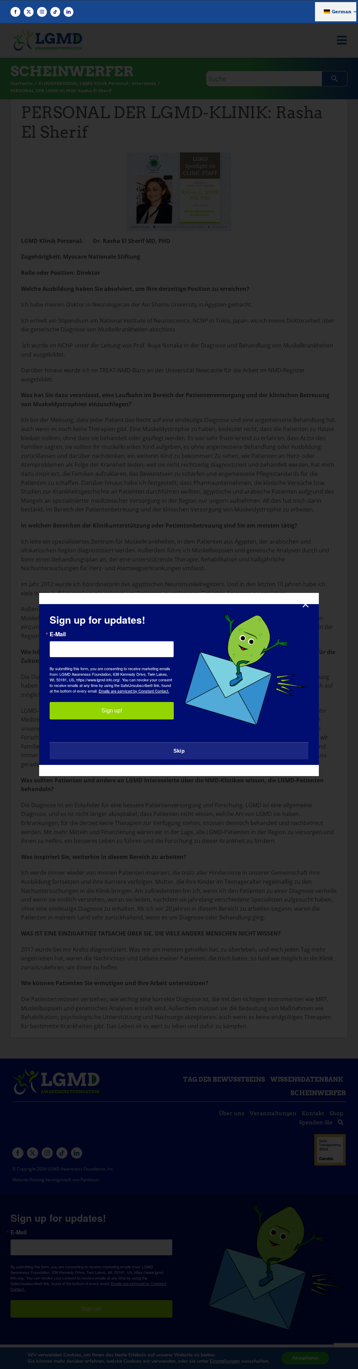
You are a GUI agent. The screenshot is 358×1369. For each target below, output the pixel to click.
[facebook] (15, 12)
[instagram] (42, 12)
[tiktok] (55, 12)
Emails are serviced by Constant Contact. (134, 691)
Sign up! (111, 711)
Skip (179, 751)
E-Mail (58, 634)
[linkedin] (68, 12)
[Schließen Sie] (305, 604)
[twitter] (29, 12)
